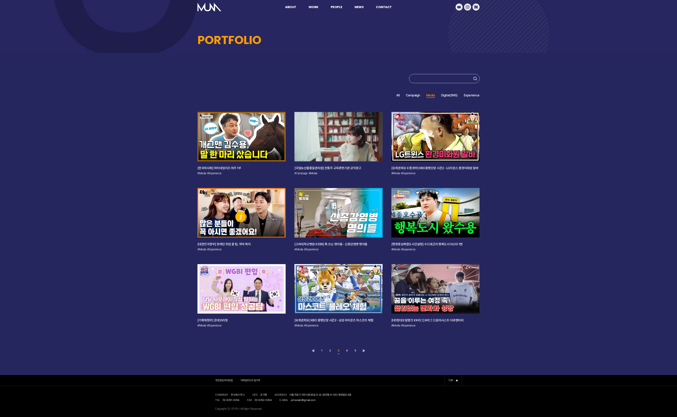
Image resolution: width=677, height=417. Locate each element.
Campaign (413, 95)
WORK (313, 7)
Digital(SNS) (449, 95)
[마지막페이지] (363, 350)
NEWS (359, 7)
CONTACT (384, 7)
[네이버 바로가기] (476, 7)
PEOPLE (336, 7)
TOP (453, 380)
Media (430, 95)
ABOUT (290, 7)
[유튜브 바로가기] (459, 7)
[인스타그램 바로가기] (467, 7)
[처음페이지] (313, 350)
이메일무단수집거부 (250, 380)
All (398, 95)
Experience (472, 95)
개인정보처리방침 (224, 380)
